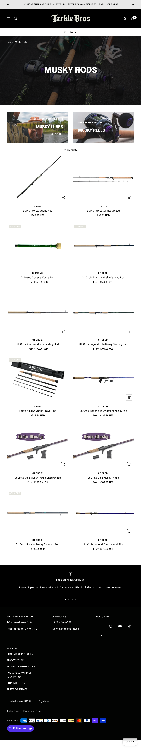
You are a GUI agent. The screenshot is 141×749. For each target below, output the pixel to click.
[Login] (124, 18)
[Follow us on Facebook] (101, 626)
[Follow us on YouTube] (120, 626)
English (42, 701)
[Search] (15, 18)
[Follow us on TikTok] (129, 626)
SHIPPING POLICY (16, 683)
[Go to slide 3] (72, 599)
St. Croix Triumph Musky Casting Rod (103, 277)
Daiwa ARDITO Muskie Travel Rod (37, 411)
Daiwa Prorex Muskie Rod (37, 211)
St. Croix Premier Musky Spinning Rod (37, 544)
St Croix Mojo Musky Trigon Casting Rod (38, 478)
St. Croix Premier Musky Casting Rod (38, 344)
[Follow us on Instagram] (110, 626)
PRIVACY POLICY (15, 660)
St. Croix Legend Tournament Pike (103, 544)
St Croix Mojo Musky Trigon (103, 478)
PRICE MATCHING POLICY (20, 654)
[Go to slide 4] (75, 599)
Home (10, 42)
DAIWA (37, 207)
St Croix (103, 273)
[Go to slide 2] (68, 599)
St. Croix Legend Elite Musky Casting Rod (103, 344)
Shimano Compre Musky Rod (37, 277)
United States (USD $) (20, 701)
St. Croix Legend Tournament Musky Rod (103, 411)
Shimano (37, 273)
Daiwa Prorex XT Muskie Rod (103, 211)
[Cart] (132, 18)
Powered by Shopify (33, 711)
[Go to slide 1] (65, 599)
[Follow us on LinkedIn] (101, 636)
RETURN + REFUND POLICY (21, 667)
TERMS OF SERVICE (17, 689)
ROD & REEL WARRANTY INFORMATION (20, 675)
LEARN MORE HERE (108, 4)
